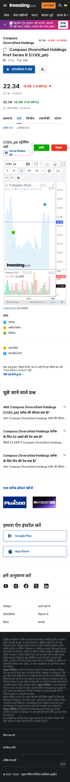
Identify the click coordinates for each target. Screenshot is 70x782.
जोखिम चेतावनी (9, 760)
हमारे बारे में (44, 606)
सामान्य (7, 118)
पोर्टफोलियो (9, 614)
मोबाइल (7, 606)
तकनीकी (44, 118)
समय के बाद (12, 108)
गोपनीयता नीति (9, 747)
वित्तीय (30, 118)
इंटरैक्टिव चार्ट (23, 127)
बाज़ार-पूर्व (47, 15)
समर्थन (41, 622)
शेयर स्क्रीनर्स (20, 15)
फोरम (57, 118)
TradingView (10, 308)
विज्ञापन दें (43, 614)
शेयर (6, 15)
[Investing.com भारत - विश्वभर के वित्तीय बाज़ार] (23, 5)
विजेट (6, 622)
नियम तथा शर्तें (9, 735)
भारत (35, 15)
